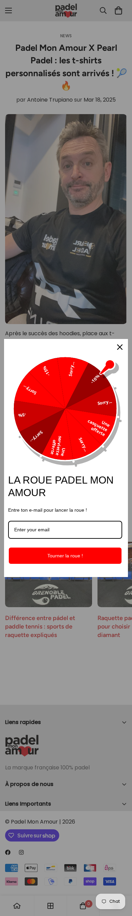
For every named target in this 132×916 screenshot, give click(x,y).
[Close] (120, 347)
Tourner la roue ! (65, 555)
